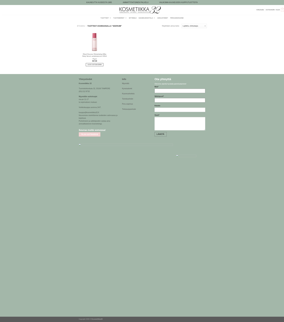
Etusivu (81, 26)
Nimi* (156, 87)
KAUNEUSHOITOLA (146, 18)
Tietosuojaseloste (129, 109)
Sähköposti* (159, 96)
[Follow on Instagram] (113, 130)
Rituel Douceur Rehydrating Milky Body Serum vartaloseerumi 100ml (94, 55)
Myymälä (125, 83)
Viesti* (157, 115)
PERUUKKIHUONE (177, 18)
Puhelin (157, 106)
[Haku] (255, 10)
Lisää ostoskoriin (95, 64)
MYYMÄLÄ (132, 18)
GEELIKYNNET (162, 18)
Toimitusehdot (127, 99)
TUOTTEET (105, 18)
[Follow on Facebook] (108, 130)
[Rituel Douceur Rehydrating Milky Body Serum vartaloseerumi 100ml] (94, 42)
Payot (95, 59)
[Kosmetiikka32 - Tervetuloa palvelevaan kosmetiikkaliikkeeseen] (142, 10)
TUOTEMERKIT (118, 18)
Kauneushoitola (128, 94)
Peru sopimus (127, 104)
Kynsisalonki (127, 88)
